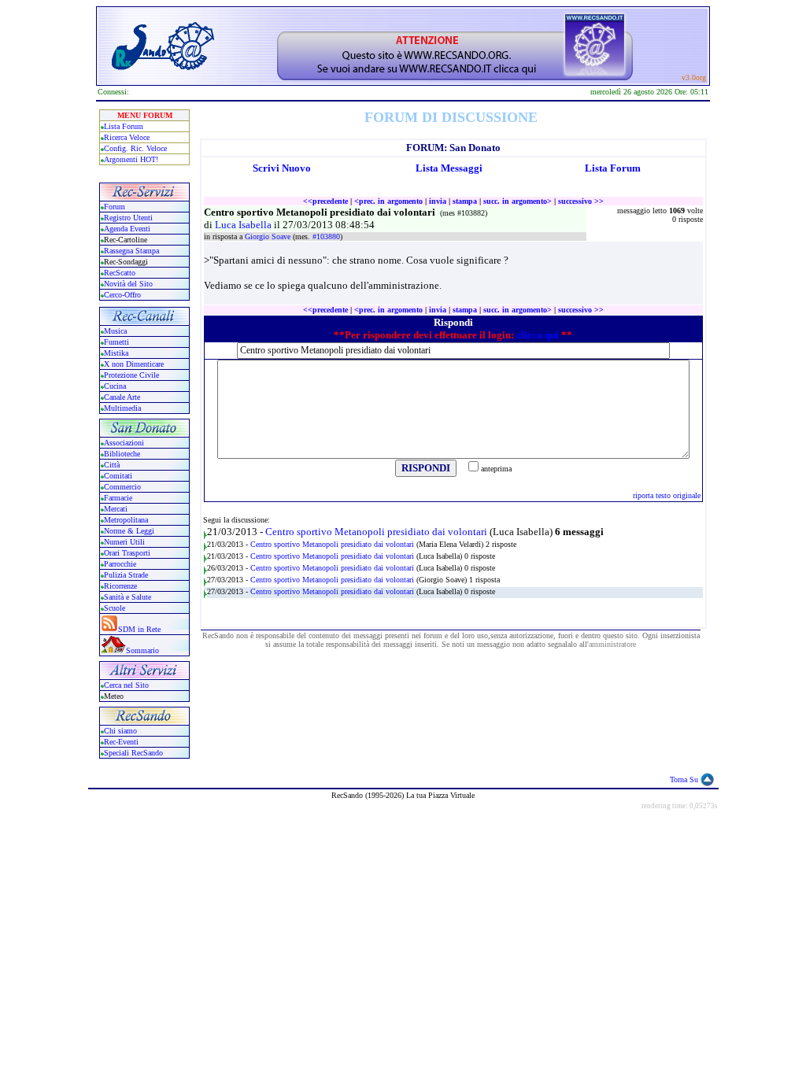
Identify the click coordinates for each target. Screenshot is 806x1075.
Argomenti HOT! (131, 159)
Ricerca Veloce (127, 137)
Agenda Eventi (127, 228)
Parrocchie (120, 564)
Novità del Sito (128, 283)
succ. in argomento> (517, 201)
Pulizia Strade (126, 575)
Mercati (116, 508)
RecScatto (119, 272)
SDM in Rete (139, 629)
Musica (115, 331)
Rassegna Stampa (131, 250)
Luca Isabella (244, 225)
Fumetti (116, 342)
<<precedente (325, 201)
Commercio (122, 486)
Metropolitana (126, 519)
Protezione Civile (131, 375)
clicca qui (537, 335)
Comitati (118, 475)
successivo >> (581, 201)
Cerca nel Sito (126, 685)
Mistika (116, 353)
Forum (114, 206)
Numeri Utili (125, 542)
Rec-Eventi (121, 741)
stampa (465, 201)
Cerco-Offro (122, 294)
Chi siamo (120, 730)
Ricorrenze (120, 586)
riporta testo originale (667, 495)
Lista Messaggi (449, 168)
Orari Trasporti (127, 553)
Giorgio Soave (269, 236)
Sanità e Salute (127, 597)
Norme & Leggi (129, 530)
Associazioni (124, 442)
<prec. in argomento (388, 201)
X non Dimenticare (134, 364)
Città (112, 464)
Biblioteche (122, 453)
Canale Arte (122, 397)
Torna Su (684, 779)
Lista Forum (123, 126)
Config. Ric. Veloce (135, 148)
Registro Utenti (128, 217)
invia (437, 201)
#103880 (326, 236)
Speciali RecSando (133, 752)
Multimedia (122, 408)
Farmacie (118, 497)
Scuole (114, 608)
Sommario (142, 650)
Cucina (115, 386)
